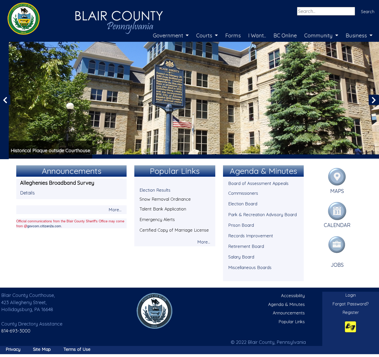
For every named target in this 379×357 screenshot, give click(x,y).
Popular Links (291, 321)
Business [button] (357, 35)
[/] (154, 310)
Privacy (13, 348)
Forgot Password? (350, 303)
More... (115, 209)
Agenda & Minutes (286, 303)
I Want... (257, 35)
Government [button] (168, 35)
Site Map (42, 348)
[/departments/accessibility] (350, 326)
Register (350, 311)
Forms (233, 35)
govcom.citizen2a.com (44, 225)
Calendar (337, 224)
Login (350, 294)
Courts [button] (204, 35)
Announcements (289, 312)
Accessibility (293, 295)
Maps (337, 190)
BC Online (285, 35)
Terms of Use (76, 348)
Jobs (337, 264)
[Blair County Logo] (80, 5)
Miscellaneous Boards (249, 267)
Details (27, 192)
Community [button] (319, 35)
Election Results (154, 189)
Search (367, 11)
